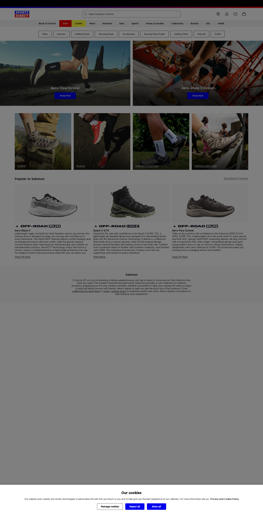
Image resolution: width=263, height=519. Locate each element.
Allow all (156, 506)
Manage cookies (110, 506)
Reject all (135, 506)
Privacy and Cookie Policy (224, 499)
